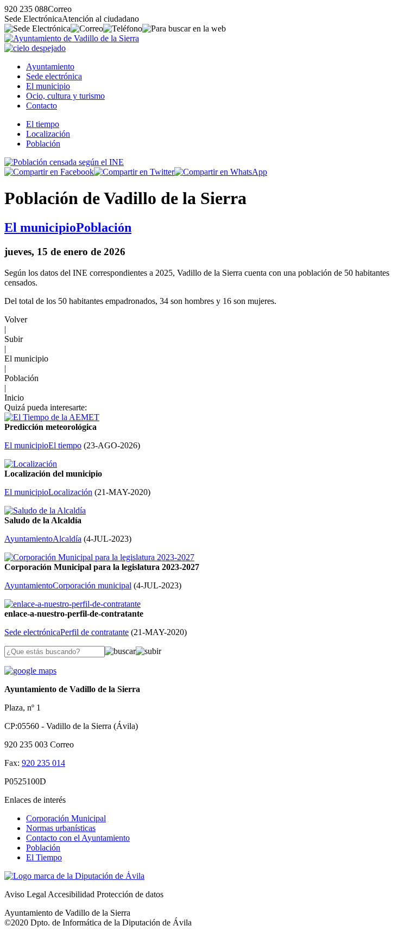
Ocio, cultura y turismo (65, 95)
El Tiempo (44, 857)
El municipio (48, 86)
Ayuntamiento (50, 66)
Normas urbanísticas (61, 828)
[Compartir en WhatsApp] (220, 171)
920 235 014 (43, 763)
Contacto (41, 105)
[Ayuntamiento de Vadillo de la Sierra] (71, 38)
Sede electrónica (54, 76)
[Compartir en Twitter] (134, 171)
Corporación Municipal (66, 818)
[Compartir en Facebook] (49, 171)
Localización (48, 133)
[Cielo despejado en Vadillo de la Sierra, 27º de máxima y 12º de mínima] (35, 48)
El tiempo (42, 124)
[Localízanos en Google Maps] (30, 670)
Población (43, 143)
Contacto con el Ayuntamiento (78, 837)
